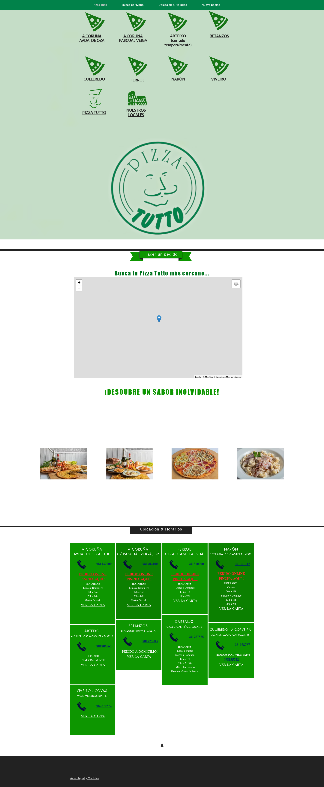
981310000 (196, 563)
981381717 (242, 563)
